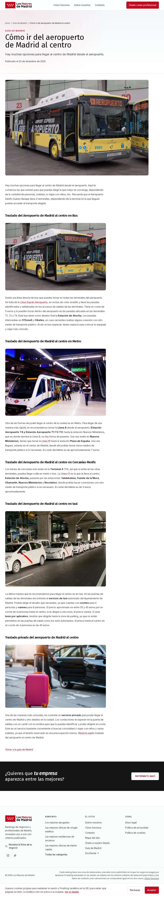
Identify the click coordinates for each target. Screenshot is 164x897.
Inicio (7, 23)
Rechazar (135, 890)
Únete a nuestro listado (97, 843)
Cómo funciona (61, 5)
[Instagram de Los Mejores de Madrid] (8, 855)
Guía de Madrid (20, 23)
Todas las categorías (56, 854)
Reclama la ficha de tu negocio (20, 846)
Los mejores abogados (57, 822)
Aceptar (151, 890)
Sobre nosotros (82, 5)
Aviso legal (131, 822)
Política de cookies (135, 832)
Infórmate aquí (145, 776)
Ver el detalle (72, 891)
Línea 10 (45, 441)
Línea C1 (65, 473)
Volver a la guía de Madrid (19, 749)
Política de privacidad (136, 827)
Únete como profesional (142, 5)
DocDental (90, 853)
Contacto (100, 5)
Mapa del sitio (92, 837)
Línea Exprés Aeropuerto (34, 302)
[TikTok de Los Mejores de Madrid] (15, 855)
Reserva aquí (85, 733)
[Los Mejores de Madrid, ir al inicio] (18, 5)
